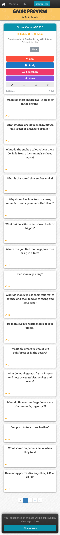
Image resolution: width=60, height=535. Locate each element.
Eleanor (11, 90)
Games (13, 4)
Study (31, 65)
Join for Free (42, 3)
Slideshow (31, 72)
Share (31, 78)
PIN (24, 4)
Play (31, 58)
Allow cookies (30, 527)
